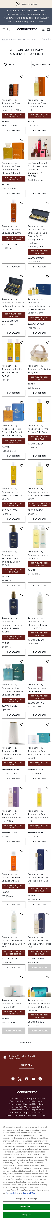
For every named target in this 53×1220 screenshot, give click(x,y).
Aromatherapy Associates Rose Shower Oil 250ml (11, 229)
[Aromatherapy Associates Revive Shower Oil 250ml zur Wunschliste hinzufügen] (47, 402)
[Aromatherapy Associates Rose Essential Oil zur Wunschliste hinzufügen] (47, 661)
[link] (43, 29)
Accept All (26, 1215)
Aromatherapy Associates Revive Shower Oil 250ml (38, 429)
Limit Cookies (26, 1207)
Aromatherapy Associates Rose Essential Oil (37, 688)
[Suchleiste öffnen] (8, 29)
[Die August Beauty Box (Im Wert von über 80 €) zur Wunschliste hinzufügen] (47, 139)
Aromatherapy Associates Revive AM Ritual (38, 555)
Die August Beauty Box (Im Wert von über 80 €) (38, 166)
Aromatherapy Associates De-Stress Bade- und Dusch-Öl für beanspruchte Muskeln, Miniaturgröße (37, 236)
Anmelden (26, 1065)
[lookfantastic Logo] (26, 29)
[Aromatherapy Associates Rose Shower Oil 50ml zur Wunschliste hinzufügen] (21, 850)
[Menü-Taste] (3, 29)
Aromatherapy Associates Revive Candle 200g (12, 1003)
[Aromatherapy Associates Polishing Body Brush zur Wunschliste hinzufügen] (47, 342)
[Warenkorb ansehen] (48, 29)
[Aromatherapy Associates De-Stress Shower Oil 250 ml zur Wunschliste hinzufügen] (21, 465)
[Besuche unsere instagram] (26, 1079)
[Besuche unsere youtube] (33, 1079)
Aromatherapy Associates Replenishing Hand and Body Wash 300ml (12, 625)
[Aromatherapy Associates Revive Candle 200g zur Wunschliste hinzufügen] (21, 977)
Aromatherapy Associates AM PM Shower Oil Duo (12, 369)
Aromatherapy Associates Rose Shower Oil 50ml (11, 877)
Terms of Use (29, 1193)
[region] (26, 1169)
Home (4, 39)
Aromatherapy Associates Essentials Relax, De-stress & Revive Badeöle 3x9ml (39, 306)
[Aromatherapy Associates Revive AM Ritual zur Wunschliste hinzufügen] (47, 528)
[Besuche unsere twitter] (19, 1079)
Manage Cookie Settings (26, 1199)
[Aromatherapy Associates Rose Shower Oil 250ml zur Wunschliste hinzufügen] (21, 202)
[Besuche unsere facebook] (13, 1079)
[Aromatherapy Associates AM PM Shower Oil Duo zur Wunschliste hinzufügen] (21, 342)
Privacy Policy (12, 1193)
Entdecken (13, 130)
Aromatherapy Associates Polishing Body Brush (39, 369)
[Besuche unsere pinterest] (40, 1079)
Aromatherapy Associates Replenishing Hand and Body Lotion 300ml (12, 558)
